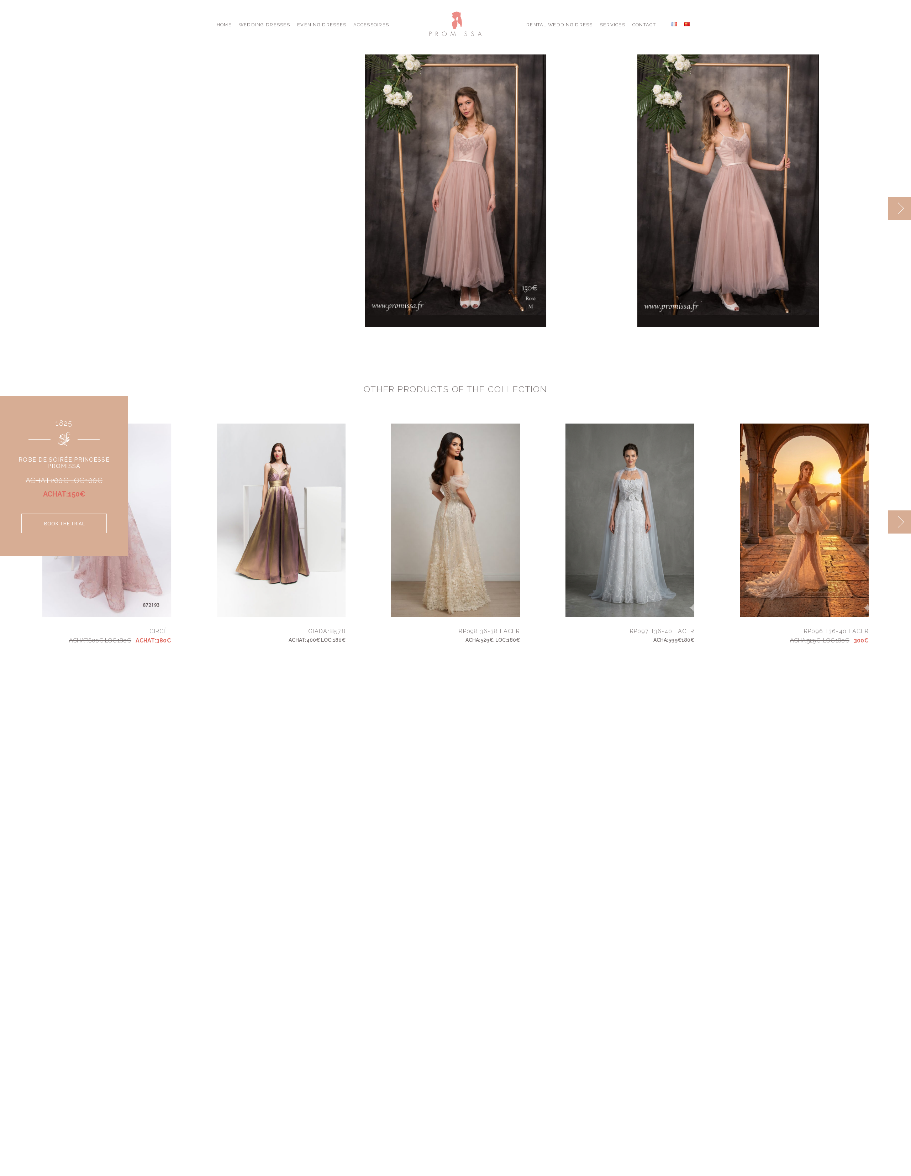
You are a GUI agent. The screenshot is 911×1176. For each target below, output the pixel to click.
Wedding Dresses (264, 24)
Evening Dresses (321, 24)
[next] (899, 208)
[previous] (876, 208)
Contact (644, 24)
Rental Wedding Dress (559, 24)
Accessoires (371, 24)
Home (224, 24)
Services (612, 24)
